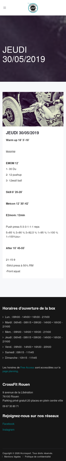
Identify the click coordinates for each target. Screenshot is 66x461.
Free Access (27, 367)
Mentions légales (12, 456)
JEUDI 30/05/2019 (22, 132)
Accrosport (25, 453)
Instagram (8, 429)
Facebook (8, 424)
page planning (10, 371)
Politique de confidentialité (38, 456)
